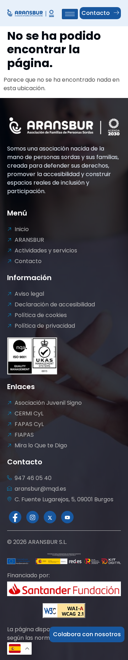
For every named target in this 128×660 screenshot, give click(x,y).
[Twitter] (50, 517)
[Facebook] (15, 517)
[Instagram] (32, 517)
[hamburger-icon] (70, 14)
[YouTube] (67, 517)
